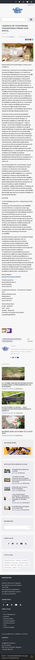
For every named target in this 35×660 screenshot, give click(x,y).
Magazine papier (17, 451)
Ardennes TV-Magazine (11, 562)
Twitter (32, 39)
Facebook (26, 39)
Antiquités (25, 560)
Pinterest (30, 39)
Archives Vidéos (8, 619)
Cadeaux (26, 565)
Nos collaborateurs (9, 614)
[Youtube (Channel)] (27, 2)
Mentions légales (9, 627)
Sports (15, 567)
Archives (6, 616)
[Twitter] (19, 2)
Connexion (30, 4)
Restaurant (8, 567)
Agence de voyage (10, 560)
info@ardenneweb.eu (8, 643)
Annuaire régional (9, 621)
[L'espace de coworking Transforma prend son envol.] (4, 330)
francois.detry (8, 389)
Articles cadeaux (24, 562)
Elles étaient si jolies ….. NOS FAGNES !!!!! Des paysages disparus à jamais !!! (16, 409)
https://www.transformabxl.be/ (11, 277)
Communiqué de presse (12, 339)
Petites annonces (9, 623)
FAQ (5, 625)
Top (32, 657)
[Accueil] (17, 13)
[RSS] (31, 2)
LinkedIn (28, 39)
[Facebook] (16, 2)
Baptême (7, 565)
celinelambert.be (13, 658)
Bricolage (20, 565)
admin (11, 37)
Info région (7, 341)
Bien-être (13, 565)
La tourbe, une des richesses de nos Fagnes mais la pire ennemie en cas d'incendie (17, 384)
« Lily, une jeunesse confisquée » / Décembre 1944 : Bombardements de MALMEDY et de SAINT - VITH (20, 498)
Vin (19, 567)
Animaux (18, 560)
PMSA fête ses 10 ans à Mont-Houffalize (19, 488)
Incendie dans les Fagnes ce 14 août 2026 (20, 507)
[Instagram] (23, 2)
